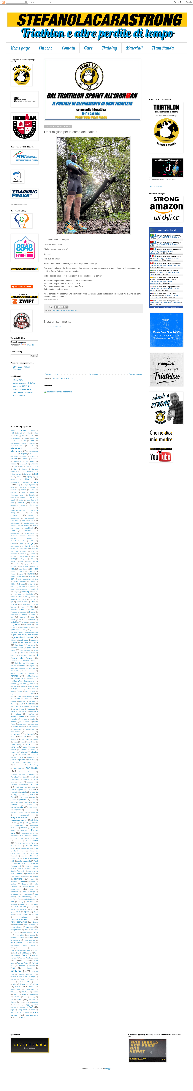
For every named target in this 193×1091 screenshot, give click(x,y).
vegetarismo (33, 994)
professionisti (24, 815)
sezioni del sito (29, 899)
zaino (33, 1010)
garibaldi (16, 625)
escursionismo (22, 589)
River (27, 841)
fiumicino (14, 609)
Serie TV (16, 899)
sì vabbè (30, 902)
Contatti (68, 48)
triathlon (74, 310)
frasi (32, 617)
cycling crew (23, 559)
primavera (14, 812)
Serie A (35, 896)
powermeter (33, 807)
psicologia (34, 820)
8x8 (25, 438)
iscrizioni (13, 684)
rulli (31, 876)
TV (20, 982)
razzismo (35, 823)
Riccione (35, 836)
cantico (22, 497)
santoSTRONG (28, 886)
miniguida (14, 719)
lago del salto (30, 691)
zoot (16, 1018)
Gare (88, 48)
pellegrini (24, 784)
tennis (25, 945)
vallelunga (30, 989)
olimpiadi (24, 752)
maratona (30, 704)
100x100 (14, 430)
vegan (23, 994)
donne (13, 574)
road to (35, 841)
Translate (31, 345)
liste (12, 696)
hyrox (12, 655)
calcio (23, 492)
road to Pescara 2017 (26, 868)
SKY (29, 904)
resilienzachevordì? (28, 833)
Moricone (17, 729)
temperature (15, 945)
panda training (32, 765)
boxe (12, 487)
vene (26, 997)
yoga (12, 1010)
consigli (29, 543)
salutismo (32, 881)
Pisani (24, 794)
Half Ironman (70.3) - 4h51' (24, 392)
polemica (14, 802)
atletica (13, 464)
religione (24, 830)
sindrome (14, 904)
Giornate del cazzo (29, 642)
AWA (15, 466)
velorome (17, 997)
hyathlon (32, 653)
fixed (23, 609)
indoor (35, 660)
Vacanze (31, 987)
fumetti (32, 620)
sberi (31, 889)
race (21, 823)
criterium (23, 554)
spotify (19, 914)
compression (15, 533)
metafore (31, 714)
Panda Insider (19, 765)
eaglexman (21, 576)
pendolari (34, 784)
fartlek (13, 597)
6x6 (23, 436)
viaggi (33, 997)
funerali (24, 622)
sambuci (13, 884)
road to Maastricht (24, 861)
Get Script (156, 307)
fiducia (32, 599)
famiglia (29, 594)
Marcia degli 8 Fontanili (19, 706)
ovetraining (31, 757)
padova (13, 760)
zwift (22, 1018)
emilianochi (31, 584)
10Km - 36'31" (18, 380)
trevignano (28, 968)
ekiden (13, 584)
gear (36, 624)
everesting (25, 592)
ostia (21, 757)
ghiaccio (13, 640)
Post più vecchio (135, 374)
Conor (21, 543)
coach (30, 521)
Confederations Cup (18, 541)
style (26, 930)
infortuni (22, 666)
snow (36, 904)
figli (12, 602)
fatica (20, 597)
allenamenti (16, 448)
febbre (33, 597)
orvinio (24, 755)
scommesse (27, 894)
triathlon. (14, 979)
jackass (32, 684)
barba (24, 469)
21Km (19, 433)
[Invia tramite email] (55, 307)
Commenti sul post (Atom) (62, 378)
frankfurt (23, 617)
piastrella (23, 792)
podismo (22, 800)
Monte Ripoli (22, 724)
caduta (23, 490)
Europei (16, 592)
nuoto (28, 744)
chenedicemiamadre (18, 510)
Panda (22, 762)
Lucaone (17, 699)
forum (33, 614)
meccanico (34, 711)
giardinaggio (23, 640)
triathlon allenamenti (26, 974)
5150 (16, 436)
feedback (14, 599)
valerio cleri (15, 989)
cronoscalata (23, 556)
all (32, 446)
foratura (32, 612)
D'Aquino (14, 561)
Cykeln (33, 559)
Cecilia (33, 503)
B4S (21, 466)
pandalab (56, 310)
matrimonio (23, 711)
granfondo (31, 647)
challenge (34, 505)
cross (33, 556)
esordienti (34, 589)
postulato (14, 805)
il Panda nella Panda (24, 656)
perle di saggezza (17, 789)
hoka (23, 653)
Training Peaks (22, 963)
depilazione (24, 566)
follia (33, 609)
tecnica (32, 943)
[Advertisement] (93, 350)
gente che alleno (18, 630)
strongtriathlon (16, 930)
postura (29, 805)
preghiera (17, 810)
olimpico (34, 752)
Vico (12, 999)
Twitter (27, 982)
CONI (32, 541)
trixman (32, 979)
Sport (26, 912)
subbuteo (34, 930)
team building (30, 940)
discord (22, 571)
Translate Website (156, 187)
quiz (14, 823)
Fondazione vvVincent (18, 612)
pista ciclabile (23, 797)
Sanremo (25, 884)
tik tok (35, 950)
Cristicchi (14, 554)
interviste (14, 671)
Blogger (108, 1069)
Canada (32, 495)
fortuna (24, 614)
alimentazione (16, 446)
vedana (15, 994)
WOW (31, 1007)
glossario (14, 647)
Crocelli (32, 554)
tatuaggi (30, 937)
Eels (36, 579)
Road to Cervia (16, 846)
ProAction (34, 812)
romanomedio (15, 876)
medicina (18, 714)
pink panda (34, 792)
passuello (14, 784)
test (69, 310)
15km (33, 430)
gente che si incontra (23, 637)
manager (32, 701)
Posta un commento (56, 327)
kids (36, 686)
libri (32, 694)
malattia (13, 701)
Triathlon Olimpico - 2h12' (23, 389)
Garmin (28, 624)
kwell (12, 691)
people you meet (21, 787)
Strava (35, 922)
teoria (33, 945)
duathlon (30, 574)
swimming (31, 935)
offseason (14, 752)
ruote (32, 879)
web (27, 1002)
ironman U (31, 678)
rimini (28, 838)
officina (32, 749)
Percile (32, 787)
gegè (15, 627)
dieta (13, 569)
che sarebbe (24, 508)
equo (12, 589)
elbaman (21, 584)
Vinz (21, 1002)
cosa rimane (24, 548)
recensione (19, 825)
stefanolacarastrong (19, 919)
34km (28, 433)
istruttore (23, 684)
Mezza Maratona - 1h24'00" (24, 383)
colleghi (13, 525)
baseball (30, 471)
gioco (15, 642)
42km (36, 433)
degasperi (26, 564)
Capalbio (32, 497)
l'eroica (19, 691)
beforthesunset (16, 474)
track (36, 958)
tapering (13, 937)
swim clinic (20, 935)
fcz (26, 597)
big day (29, 477)
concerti (13, 538)
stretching (17, 924)
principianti (24, 812)
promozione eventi (18, 820)
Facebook (17, 594)
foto (12, 617)
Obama (32, 747)
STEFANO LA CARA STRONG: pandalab (166, 265)
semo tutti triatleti (24, 896)
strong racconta (29, 924)
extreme (35, 592)
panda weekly (18, 768)
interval (32, 668)
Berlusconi (27, 474)
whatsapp (17, 1005)
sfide (12, 902)
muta (33, 737)
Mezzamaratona (17, 716)
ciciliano (32, 513)
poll (34, 802)
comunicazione (29, 533)
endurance (31, 586)
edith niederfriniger (24, 579)
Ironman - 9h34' (19, 395)
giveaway (31, 645)
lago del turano (16, 694)
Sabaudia (14, 881)
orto (16, 755)
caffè (32, 490)
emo (12, 586)
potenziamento (17, 807)
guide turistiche (25, 650)
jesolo (23, 686)
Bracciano (22, 487)
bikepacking (15, 482)
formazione (14, 614)
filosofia (14, 604)
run (36, 876)
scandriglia (14, 892)
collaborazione (29, 523)
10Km (23, 430)
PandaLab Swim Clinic (19, 777)
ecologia (32, 576)
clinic (23, 521)
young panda (22, 1010)
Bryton (32, 487)
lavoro (26, 694)
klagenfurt (17, 689)
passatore (30, 782)
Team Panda (163, 48)
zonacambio (32, 1015)
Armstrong (30, 461)
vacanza (18, 987)
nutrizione (15, 747)
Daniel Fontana (32, 561)
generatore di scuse (27, 627)
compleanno (28, 531)
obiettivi (13, 749)
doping (20, 574)
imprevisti (26, 660)
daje (21, 561)
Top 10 (24, 955)
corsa (13, 548)
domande (31, 571)
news (23, 742)
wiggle (28, 1005)
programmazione (19, 817)
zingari (19, 1012)
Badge (29, 466)
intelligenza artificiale (18, 668)
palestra (22, 760)
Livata (19, 696)
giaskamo (34, 640)
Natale (13, 739)
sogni (33, 907)
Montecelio (34, 724)
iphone (13, 673)
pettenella (14, 792)
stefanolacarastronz (19, 922)
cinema (30, 515)
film (33, 602)
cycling (13, 559)
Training (109, 48)
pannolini (26, 779)
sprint (26, 914)
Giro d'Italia (19, 645)
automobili (23, 464)
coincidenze (15, 523)
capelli (13, 500)
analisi (24, 459)
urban (35, 984)
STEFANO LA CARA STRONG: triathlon (165, 237)
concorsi (29, 538)
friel (20, 620)
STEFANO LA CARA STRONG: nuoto (164, 244)
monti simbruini (32, 727)
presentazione (30, 810)
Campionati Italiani (17, 495)
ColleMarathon (24, 525)
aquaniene (17, 461)
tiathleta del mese (23, 950)
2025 (12, 433)
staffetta (35, 914)
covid (33, 551)
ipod (22, 673)
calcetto (13, 492)
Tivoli (15, 953)
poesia (33, 800)
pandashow (15, 779)
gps (22, 647)
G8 (37, 622)
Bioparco (26, 482)
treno (13, 968)
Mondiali (13, 722)
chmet (22, 513)
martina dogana (18, 709)
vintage (13, 1002)
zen (12, 1012)
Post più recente (51, 374)
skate (22, 904)
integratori (31, 666)
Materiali (134, 48)
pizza (33, 797)
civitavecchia (15, 518)
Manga (13, 704)
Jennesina (14, 686)
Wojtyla (22, 1007)
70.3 (30, 435)
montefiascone (18, 727)
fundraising (15, 622)
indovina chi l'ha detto (24, 663)
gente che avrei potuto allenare (25, 635)
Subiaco (16, 932)
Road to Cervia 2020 (24, 848)
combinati (29, 528)
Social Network (20, 907)
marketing (34, 706)
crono (13, 556)
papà (20, 782)
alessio (24, 443)
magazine (29, 699)
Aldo (32, 441)
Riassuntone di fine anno (20, 836)
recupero (24, 828)
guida (13, 650)
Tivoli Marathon (25, 953)
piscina (32, 794)
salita (22, 881)
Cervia (23, 505)
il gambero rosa (25, 655)
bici (18, 476)
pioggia (15, 794)
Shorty (21, 902)
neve (16, 742)
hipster (35, 650)
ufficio (36, 982)
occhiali (23, 749)
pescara (30, 790)
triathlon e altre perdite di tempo (23, 976)
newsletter (31, 742)
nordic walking (16, 744)
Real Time (165, 307)
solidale (13, 909)
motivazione (16, 734)
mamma (22, 701)
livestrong (28, 696)
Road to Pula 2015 (17, 871)
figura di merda (22, 602)
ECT (12, 579)
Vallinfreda (25, 992)
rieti (22, 838)
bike (27, 479)
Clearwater (14, 521)
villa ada (32, 999)
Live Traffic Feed (166, 230)
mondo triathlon (24, 722)
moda (32, 719)
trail (14, 960)
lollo (36, 696)
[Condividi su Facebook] (64, 307)
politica (27, 802)
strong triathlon (16, 927)
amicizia (14, 459)
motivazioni (29, 734)
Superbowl (26, 932)
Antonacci (34, 459)
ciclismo (14, 515)
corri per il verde (28, 546)
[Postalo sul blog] (58, 307)
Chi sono (46, 48)
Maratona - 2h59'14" (21, 386)
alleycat (24, 454)
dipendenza (23, 569)
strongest (29, 927)
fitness (23, 607)
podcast (13, 800)
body (18, 485)
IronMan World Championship (22, 681)
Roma (19, 874)
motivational (16, 732)
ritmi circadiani (18, 841)
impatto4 (14, 660)
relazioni (13, 830)
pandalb (32, 777)
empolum (22, 586)
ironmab (31, 673)
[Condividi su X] (61, 307)
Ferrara (23, 599)
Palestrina (31, 760)
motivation (30, 729)
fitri (31, 607)
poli (20, 802)
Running (64, 310)
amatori (32, 456)
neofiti (35, 739)
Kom (27, 688)
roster (25, 876)
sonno (32, 909)
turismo (13, 982)
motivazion (30, 732)
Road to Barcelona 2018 (25, 843)
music (13, 737)
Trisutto (23, 979)
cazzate (21, 502)
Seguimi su (19, 286)
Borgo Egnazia (29, 485)
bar (15, 469)
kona (33, 688)
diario (33, 566)
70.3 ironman (15, 438)
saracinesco (16, 889)
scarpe (32, 892)
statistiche (24, 917)
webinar (35, 1002)
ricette (15, 838)
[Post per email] (50, 307)
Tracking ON (174, 307)
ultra (14, 984)
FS (26, 620)
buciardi (13, 490)
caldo (32, 492)
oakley (25, 747)
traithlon (22, 965)
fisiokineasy (27, 604)
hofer (15, 653)
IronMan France (31, 676)
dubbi (12, 576)
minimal (24, 719)
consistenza (15, 546)
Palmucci (14, 762)
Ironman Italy (19, 678)
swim (35, 932)
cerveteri (13, 505)
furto (31, 622)
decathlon (16, 564)
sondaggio (23, 909)
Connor (13, 543)
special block (15, 912)
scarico (24, 892)
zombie (27, 1012)
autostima (34, 464)
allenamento (16, 451)
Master (13, 711)
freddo (13, 620)
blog (36, 482)
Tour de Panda (24, 958)
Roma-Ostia (30, 874)
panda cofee (33, 762)
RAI (27, 823)
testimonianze (23, 948)
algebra (32, 443)
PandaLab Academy (26, 772)
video (19, 999)
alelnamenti (15, 443)
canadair (14, 497)
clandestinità (29, 518)
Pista (13, 797)
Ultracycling (24, 984)
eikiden (32, 581)
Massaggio (31, 709)
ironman (14, 676)
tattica (22, 937)
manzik (20, 704)
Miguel (32, 716)
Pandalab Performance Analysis (23, 774)
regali (33, 828)
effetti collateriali (19, 581)
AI (25, 441)
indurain (13, 666)
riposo (35, 838)
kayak (30, 686)
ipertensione (29, 671)
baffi (36, 466)
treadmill (32, 965)
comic (13, 531)
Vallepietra (14, 992)
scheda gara (15, 894)
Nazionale (25, 739)
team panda (16, 942)
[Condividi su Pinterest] (66, 307)
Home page (20, 48)
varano (35, 992)
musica (23, 737)
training (24, 960)
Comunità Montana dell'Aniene (22, 536)
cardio (21, 500)
